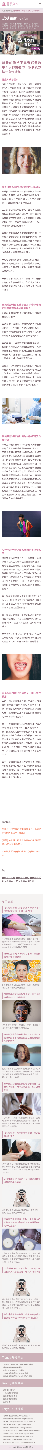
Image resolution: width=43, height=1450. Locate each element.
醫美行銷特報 (31, 28)
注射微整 (36, 26)
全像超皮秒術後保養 (10, 1393)
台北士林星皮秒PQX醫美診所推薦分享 (17, 1424)
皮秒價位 (6, 1402)
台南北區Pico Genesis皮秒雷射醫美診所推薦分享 (21, 1430)
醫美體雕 (21, 26)
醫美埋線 (35, 24)
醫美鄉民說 (21, 28)
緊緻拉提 (28, 26)
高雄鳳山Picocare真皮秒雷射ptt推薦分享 (19, 1433)
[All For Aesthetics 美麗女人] (10, 4)
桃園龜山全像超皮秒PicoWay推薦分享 (17, 1427)
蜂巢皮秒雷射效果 (10, 1399)
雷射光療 (5, 28)
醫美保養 (13, 28)
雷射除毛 (27, 24)
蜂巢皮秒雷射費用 (10, 1396)
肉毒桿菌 (5, 26)
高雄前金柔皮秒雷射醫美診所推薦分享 (17, 1439)
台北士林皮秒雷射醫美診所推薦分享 (16, 1415)
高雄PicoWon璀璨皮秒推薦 (13, 1370)
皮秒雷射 (9, 11)
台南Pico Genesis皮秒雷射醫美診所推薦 (18, 1364)
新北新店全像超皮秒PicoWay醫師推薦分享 (19, 1442)
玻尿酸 (12, 24)
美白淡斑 (13, 26)
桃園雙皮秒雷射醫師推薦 (12, 1367)
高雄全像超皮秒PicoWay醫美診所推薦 (17, 1376)
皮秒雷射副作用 (9, 1390)
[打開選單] (40, 4)
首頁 (3, 11)
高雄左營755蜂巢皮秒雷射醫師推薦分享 (18, 1436)
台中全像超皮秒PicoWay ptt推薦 (15, 1373)
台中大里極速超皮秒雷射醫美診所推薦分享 (19, 1421)
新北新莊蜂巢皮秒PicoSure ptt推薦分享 (18, 1418)
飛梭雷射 (19, 24)
